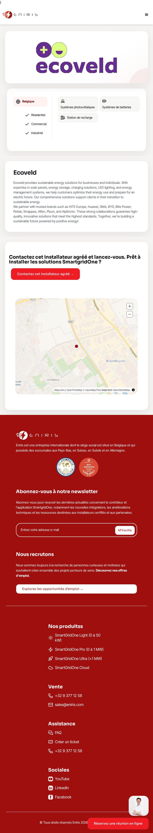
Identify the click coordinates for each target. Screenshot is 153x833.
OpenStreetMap (121, 389)
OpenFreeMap (74, 389)
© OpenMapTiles (92, 389)
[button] (118, 813)
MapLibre (59, 389)
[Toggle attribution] (133, 389)
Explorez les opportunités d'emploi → (52, 589)
